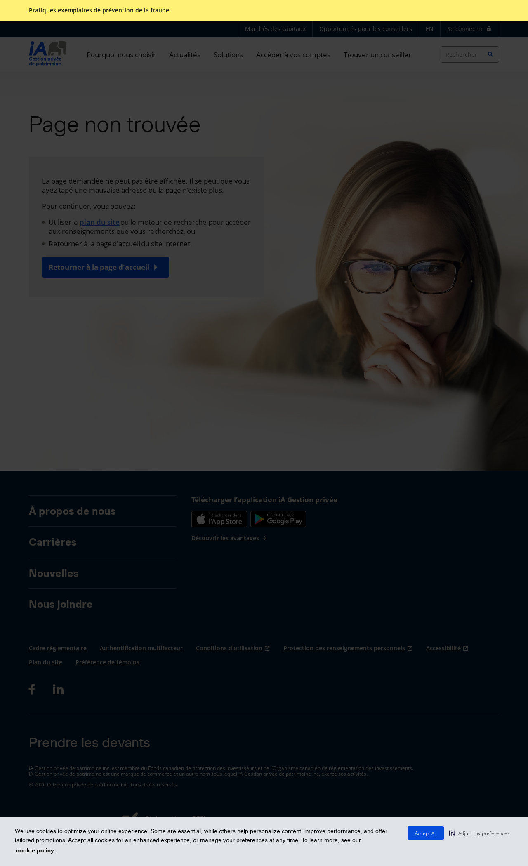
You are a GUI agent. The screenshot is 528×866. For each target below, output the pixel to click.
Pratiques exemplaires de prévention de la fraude (99, 10)
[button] (479, 833)
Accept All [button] (426, 833)
